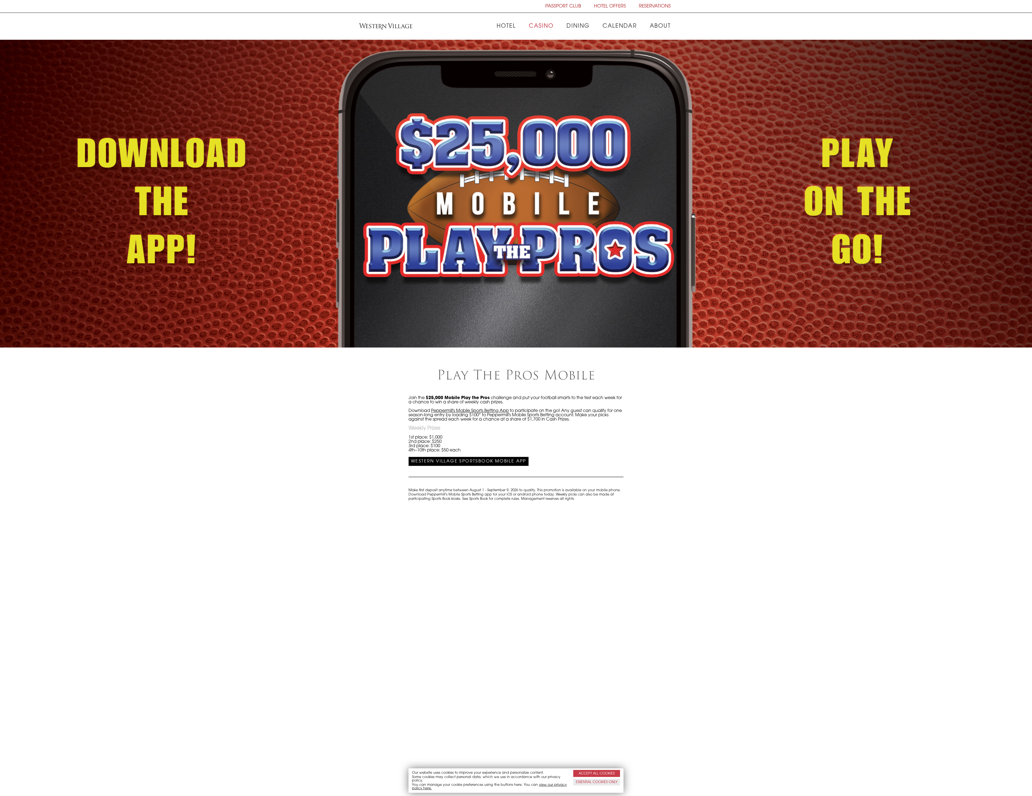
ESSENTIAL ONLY (597, 782)
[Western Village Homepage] (386, 26)
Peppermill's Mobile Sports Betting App (470, 411)
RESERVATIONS (655, 6)
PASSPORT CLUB (563, 6)
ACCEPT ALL (597, 773)
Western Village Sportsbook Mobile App (468, 461)
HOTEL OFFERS (610, 6)
